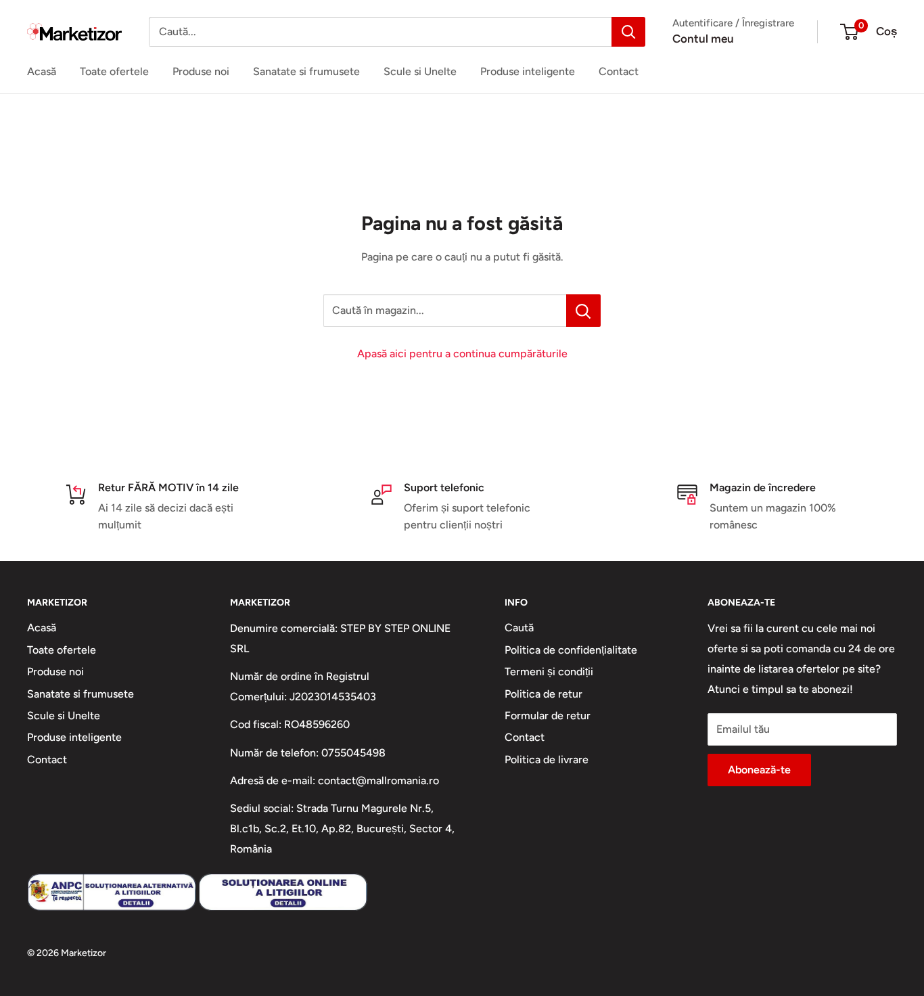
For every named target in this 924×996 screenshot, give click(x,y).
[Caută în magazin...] (583, 310)
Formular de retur (548, 715)
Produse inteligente (527, 71)
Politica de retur (543, 693)
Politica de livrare (546, 759)
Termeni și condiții (549, 671)
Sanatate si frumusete (306, 71)
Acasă (41, 71)
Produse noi (200, 71)
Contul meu (703, 38)
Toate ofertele (114, 71)
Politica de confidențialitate (571, 649)
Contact (619, 71)
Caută (519, 627)
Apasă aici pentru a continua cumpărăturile (462, 353)
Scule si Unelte (420, 71)
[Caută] (628, 32)
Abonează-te (759, 769)
